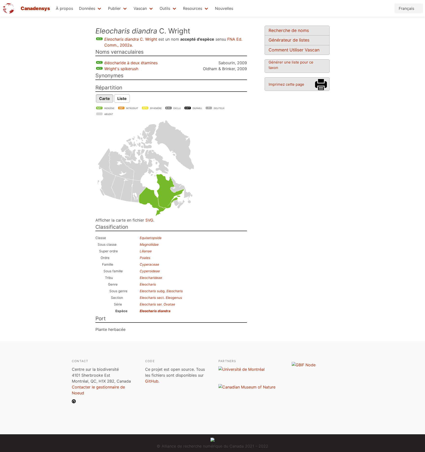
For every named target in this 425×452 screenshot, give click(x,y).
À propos (64, 8)
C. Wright (130, 39)
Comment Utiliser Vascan (294, 49)
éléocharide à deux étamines (131, 62)
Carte (104, 98)
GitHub (151, 381)
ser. (157, 304)
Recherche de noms (289, 30)
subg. (161, 291)
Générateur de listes (289, 40)
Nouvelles (224, 8)
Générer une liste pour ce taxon (291, 65)
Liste (122, 98)
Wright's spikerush (121, 68)
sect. (161, 298)
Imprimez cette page (286, 84)
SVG (149, 220)
